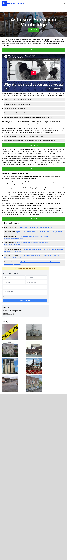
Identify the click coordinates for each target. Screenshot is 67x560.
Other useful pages (9, 313)
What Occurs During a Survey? (12, 311)
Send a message (25, 300)
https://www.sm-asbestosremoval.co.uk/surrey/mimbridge (35, 227)
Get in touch (33, 30)
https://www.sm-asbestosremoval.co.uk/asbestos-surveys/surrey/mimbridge (39, 232)
